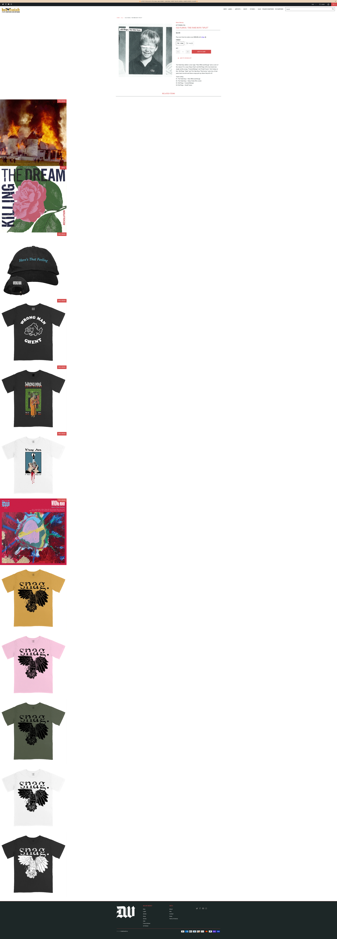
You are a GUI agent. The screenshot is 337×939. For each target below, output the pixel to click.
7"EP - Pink (180, 43)
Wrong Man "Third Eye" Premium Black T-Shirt (33, 332)
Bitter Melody (180, 22)
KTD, (152, 1)
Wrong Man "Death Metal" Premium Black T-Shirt (33, 398)
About (171, 909)
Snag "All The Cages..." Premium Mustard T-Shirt (33, 598)
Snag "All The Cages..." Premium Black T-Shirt (33, 864)
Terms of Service (173, 918)
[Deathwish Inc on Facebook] (5, 4)
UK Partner (279, 9)
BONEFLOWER (187, 1)
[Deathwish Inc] (28, 10)
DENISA (181, 1)
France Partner (268, 9)
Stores (252, 9)
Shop (245, 9)
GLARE (194, 1)
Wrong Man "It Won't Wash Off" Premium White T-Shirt (33, 465)
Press (170, 916)
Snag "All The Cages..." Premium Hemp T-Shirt (33, 731)
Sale (259, 9)
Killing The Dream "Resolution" (33, 199)
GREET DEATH (174, 1)
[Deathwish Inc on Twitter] (3, 4)
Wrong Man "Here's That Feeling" (33, 532)
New (225, 9)
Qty (177, 48)
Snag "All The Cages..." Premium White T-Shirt (33, 798)
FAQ (170, 911)
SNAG (155, 1)
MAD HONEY (161, 1)
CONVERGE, (168, 1)
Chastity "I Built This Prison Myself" (33, 132)
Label (230, 9)
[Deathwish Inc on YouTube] (8, 4)
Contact (171, 914)
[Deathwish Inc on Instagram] (11, 4)
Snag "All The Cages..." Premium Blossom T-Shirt (33, 665)
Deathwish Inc (124, 931)
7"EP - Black (189, 43)
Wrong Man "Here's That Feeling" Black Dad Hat (33, 265)
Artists (238, 9)
